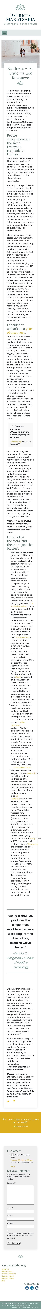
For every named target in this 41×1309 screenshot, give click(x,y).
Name (10, 1208)
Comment (11, 1183)
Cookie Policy (24, 1303)
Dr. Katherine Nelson (22, 605)
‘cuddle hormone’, (18, 724)
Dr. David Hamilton (22, 767)
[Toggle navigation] (4, 33)
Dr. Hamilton (15, 797)
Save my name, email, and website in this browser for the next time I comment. (20, 1235)
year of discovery (19, 330)
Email (9, 1215)
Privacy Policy (33, 1303)
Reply (13, 1166)
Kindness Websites (8, 1274)
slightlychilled (35, 1307)
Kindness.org (16, 442)
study (18, 677)
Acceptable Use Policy (24, 1305)
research (31, 773)
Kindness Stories (7, 1278)
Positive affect (22, 637)
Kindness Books (7, 1271)
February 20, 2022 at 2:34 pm (22, 1160)
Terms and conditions (8, 1305)
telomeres (33, 844)
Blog (3, 1281)
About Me (5, 1269)
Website (10, 1223)
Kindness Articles (7, 1276)
